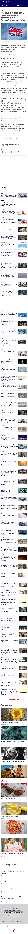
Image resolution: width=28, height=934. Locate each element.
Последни (5, 5)
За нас (5, 918)
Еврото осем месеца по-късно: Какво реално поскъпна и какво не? (8, 585)
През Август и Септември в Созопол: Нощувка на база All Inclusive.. (9, 343)
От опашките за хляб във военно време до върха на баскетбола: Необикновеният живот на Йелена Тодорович (13, 871)
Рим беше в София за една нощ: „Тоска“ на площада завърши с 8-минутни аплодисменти (8, 619)
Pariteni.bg (18, 907)
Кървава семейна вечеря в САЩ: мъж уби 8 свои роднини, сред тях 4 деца (8, 627)
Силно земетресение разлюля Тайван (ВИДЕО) (8, 514)
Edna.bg (22, 907)
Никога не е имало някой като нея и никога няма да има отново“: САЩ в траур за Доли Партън (9, 610)
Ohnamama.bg (8, 907)
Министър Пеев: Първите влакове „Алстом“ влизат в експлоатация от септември (9, 421)
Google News (6, 152)
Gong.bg (11, 906)
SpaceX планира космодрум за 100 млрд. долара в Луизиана (9, 641)
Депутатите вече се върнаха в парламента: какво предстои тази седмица (9, 284)
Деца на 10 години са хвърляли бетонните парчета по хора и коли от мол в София (9, 532)
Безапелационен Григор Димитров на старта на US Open (8, 323)
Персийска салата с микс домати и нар (11, 835)
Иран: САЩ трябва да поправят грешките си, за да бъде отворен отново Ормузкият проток (9, 254)
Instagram (22, 152)
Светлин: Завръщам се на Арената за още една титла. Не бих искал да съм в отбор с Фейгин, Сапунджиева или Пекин (10, 660)
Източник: (3, 138)
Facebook (14, 152)
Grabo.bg (13, 907)
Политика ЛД (16, 921)
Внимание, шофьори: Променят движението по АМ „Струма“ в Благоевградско (9, 541)
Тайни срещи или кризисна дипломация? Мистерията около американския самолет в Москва (9, 196)
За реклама (9, 918)
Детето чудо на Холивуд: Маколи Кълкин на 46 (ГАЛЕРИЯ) (8, 634)
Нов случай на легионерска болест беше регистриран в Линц (9, 331)
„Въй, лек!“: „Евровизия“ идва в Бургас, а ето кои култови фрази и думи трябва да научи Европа (9, 602)
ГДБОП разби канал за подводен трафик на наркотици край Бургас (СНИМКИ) (7, 438)
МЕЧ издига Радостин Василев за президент (7, 411)
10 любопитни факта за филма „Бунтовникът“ (13, 741)
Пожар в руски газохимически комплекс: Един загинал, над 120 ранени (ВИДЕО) (9, 558)
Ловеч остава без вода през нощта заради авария (9, 428)
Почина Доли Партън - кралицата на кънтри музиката (7, 361)
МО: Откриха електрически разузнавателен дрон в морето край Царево (8, 404)
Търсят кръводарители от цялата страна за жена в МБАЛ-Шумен (8, 369)
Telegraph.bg (17, 908)
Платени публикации (16, 918)
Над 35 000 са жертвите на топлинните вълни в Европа (9, 352)
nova (3, 876)
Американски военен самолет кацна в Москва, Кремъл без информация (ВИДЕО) (9, 499)
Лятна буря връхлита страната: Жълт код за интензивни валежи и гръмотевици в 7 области (8, 293)
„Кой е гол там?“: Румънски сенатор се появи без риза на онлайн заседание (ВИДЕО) (9, 212)
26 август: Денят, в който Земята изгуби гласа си (12, 889)
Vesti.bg (8, 908)
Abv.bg (2, 906)
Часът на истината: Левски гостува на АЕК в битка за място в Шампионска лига (13, 897)
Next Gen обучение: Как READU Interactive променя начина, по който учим (8, 204)
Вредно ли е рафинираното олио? (10, 722)
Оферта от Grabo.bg (4, 338)
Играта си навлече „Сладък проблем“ (11, 780)
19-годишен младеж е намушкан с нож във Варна (9, 674)
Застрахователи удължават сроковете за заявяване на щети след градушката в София (9, 395)
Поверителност (8, 921)
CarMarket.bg (22, 906)
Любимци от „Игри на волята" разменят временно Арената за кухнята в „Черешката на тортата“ (9, 651)
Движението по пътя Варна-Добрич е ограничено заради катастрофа (9, 446)
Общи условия (19, 926)
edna (3, 883)
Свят (3, 187)
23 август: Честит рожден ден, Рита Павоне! (13, 761)
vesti (3, 891)
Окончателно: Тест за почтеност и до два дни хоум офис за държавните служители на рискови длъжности (9, 472)
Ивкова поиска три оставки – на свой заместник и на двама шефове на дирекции (9, 507)
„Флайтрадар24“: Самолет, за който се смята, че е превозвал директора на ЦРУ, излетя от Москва (9, 378)
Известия (23, 921)
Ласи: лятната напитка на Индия (9, 816)
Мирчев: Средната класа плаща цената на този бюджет (8, 575)
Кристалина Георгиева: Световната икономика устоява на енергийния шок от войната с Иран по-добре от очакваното (9, 266)
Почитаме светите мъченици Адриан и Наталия (9, 228)
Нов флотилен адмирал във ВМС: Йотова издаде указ (9, 453)
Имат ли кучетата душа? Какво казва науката (8, 245)
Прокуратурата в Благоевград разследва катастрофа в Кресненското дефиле (9, 482)
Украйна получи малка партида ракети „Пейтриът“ (9, 523)
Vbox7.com (7, 906)
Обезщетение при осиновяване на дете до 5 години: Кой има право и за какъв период (9, 593)
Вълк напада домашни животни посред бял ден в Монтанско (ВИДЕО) (8, 237)
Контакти (22, 918)
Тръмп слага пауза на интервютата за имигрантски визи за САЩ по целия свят (9, 221)
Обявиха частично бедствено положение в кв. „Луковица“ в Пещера (9, 566)
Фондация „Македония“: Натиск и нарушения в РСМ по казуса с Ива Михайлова (9, 549)
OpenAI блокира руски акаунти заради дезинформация (7, 490)
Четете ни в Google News (14, 915)
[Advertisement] (14, 170)
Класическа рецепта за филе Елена (10, 798)
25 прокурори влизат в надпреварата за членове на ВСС (9, 387)
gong (3, 901)
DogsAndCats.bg (16, 906)
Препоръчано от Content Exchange (20, 858)
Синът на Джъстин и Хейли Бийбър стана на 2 (11, 881)
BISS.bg (3, 907)
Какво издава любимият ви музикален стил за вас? (13, 854)
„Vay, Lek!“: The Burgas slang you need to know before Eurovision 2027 (9, 315)
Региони (17, 5)
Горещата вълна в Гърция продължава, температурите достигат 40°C (9, 463)
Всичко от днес (14, 699)
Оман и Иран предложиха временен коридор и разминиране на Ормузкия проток (8, 276)
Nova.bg (12, 908)
